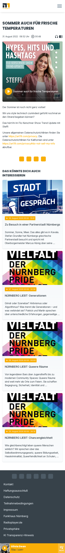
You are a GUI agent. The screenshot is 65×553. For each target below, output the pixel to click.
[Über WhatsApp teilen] (36, 159)
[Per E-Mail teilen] (43, 159)
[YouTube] (28, 476)
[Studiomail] (43, 476)
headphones (56, 36)
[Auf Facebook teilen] (21, 159)
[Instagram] (21, 476)
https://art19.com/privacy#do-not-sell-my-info (28, 143)
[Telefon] (50, 476)
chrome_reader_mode (61, 36)
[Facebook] (14, 476)
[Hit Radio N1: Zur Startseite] (28, 6)
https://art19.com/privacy (23, 136)
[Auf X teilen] (28, 159)
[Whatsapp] (36, 476)
